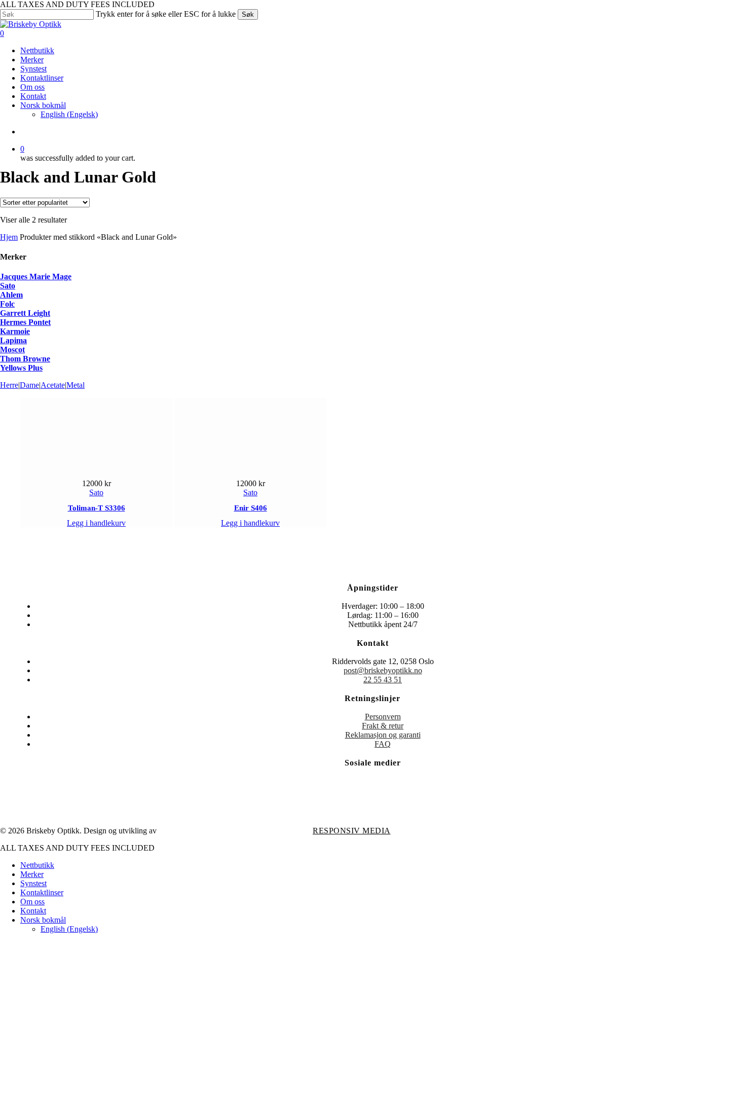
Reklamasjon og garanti (383, 734)
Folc (7, 304)
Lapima (13, 340)
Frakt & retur (382, 725)
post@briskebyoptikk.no (383, 670)
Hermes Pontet (25, 322)
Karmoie (15, 331)
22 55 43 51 (382, 679)
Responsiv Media (352, 830)
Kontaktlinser (41, 892)
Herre (9, 385)
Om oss (32, 901)
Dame (29, 385)
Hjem (9, 237)
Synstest (33, 883)
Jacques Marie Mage (35, 276)
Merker (32, 874)
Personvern (383, 716)
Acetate (53, 385)
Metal (75, 385)
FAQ (383, 744)
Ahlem (11, 294)
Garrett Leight (25, 313)
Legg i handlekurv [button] (96, 523)
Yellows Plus (21, 367)
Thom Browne (25, 358)
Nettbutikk (37, 865)
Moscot (12, 349)
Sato (7, 285)
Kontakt (33, 910)
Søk (248, 14)
